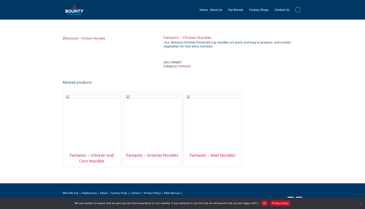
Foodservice (89, 193)
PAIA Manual (172, 193)
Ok (264, 203)
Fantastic (184, 66)
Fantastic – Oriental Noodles (152, 155)
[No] (360, 203)
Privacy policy (280, 203)
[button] (297, 10)
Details (92, 124)
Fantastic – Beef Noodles (212, 155)
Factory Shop (119, 193)
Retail (103, 193)
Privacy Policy (152, 193)
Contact (135, 193)
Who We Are (70, 193)
